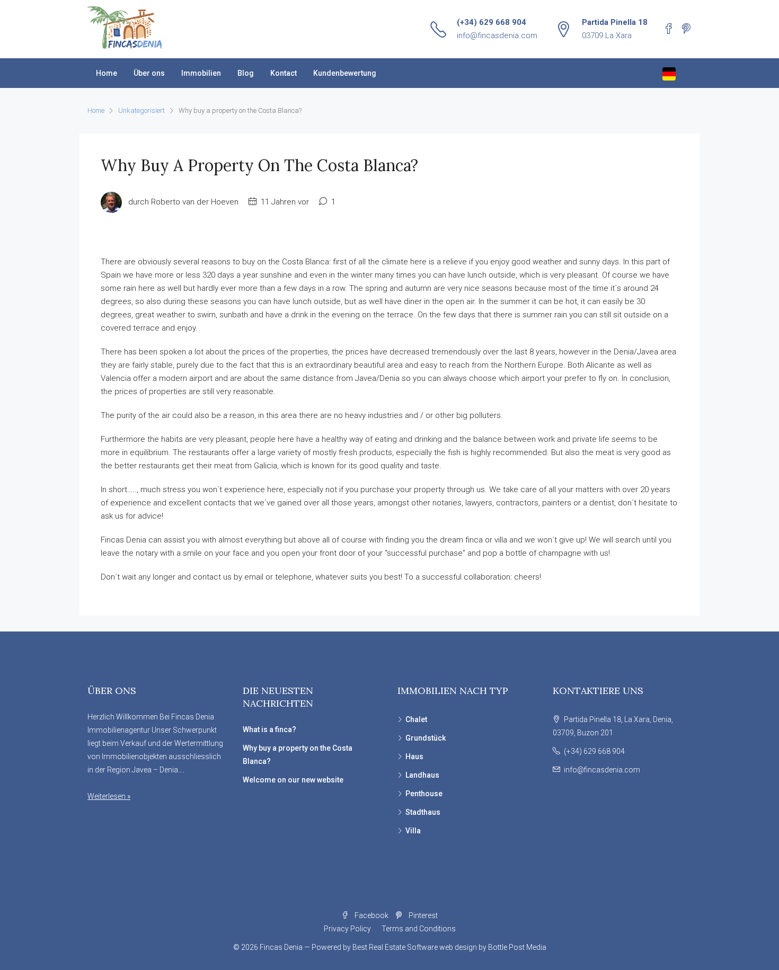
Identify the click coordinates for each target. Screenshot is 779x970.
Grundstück (425, 738)
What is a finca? (269, 729)
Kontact (283, 73)
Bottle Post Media (517, 947)
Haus (414, 756)
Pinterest (422, 915)
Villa (413, 830)
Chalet (416, 719)
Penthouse (423, 793)
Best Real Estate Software (395, 947)
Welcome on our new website (293, 780)
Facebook (371, 915)
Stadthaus (422, 812)
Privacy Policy (347, 928)
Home (106, 73)
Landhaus (422, 775)
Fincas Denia (281, 947)
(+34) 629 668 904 (491, 22)
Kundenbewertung (344, 73)
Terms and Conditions (419, 928)
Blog (245, 73)
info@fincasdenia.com (497, 35)
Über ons (149, 73)
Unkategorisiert (141, 110)
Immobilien (201, 73)
